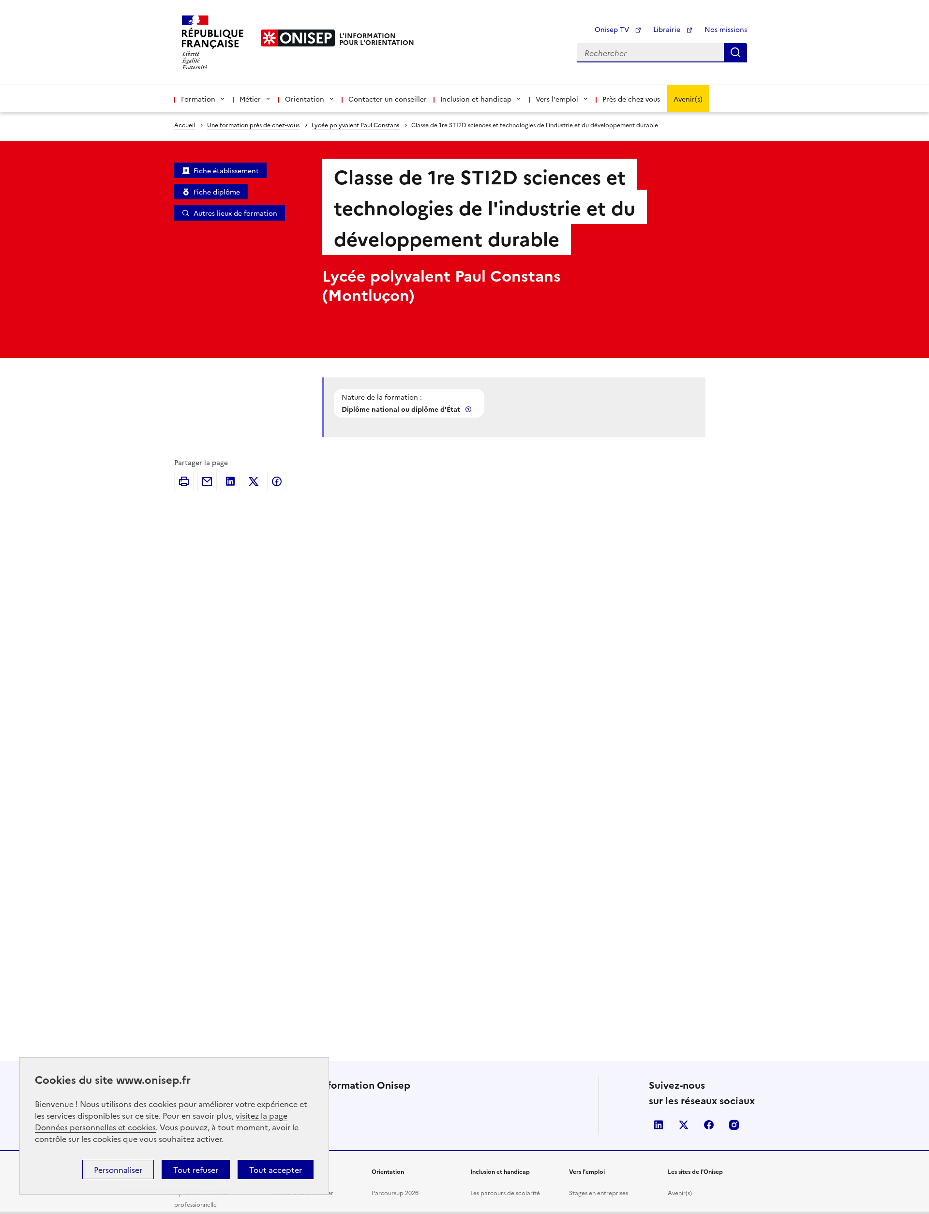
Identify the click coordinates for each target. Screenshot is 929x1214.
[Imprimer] (184, 481)
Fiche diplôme (217, 191)
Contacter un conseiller (387, 99)
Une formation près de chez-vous (253, 124)
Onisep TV (613, 29)
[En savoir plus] (469, 409)
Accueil (184, 124)
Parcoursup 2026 (395, 1192)
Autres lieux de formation (235, 213)
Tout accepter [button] (275, 1169)
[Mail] (207, 481)
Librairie (667, 29)
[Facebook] (276, 481)
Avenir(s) (688, 99)
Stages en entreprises (598, 1192)
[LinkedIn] (230, 481)
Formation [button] (198, 99)
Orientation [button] (304, 99)
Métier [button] (250, 99)
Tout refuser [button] (195, 1169)
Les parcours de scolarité (505, 1192)
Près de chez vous (631, 99)
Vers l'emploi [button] (557, 99)
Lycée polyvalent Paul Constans (355, 124)
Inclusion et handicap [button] (475, 99)
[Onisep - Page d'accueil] (298, 38)
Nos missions (725, 29)
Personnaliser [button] (118, 1169)
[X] (253, 481)
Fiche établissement (226, 170)
